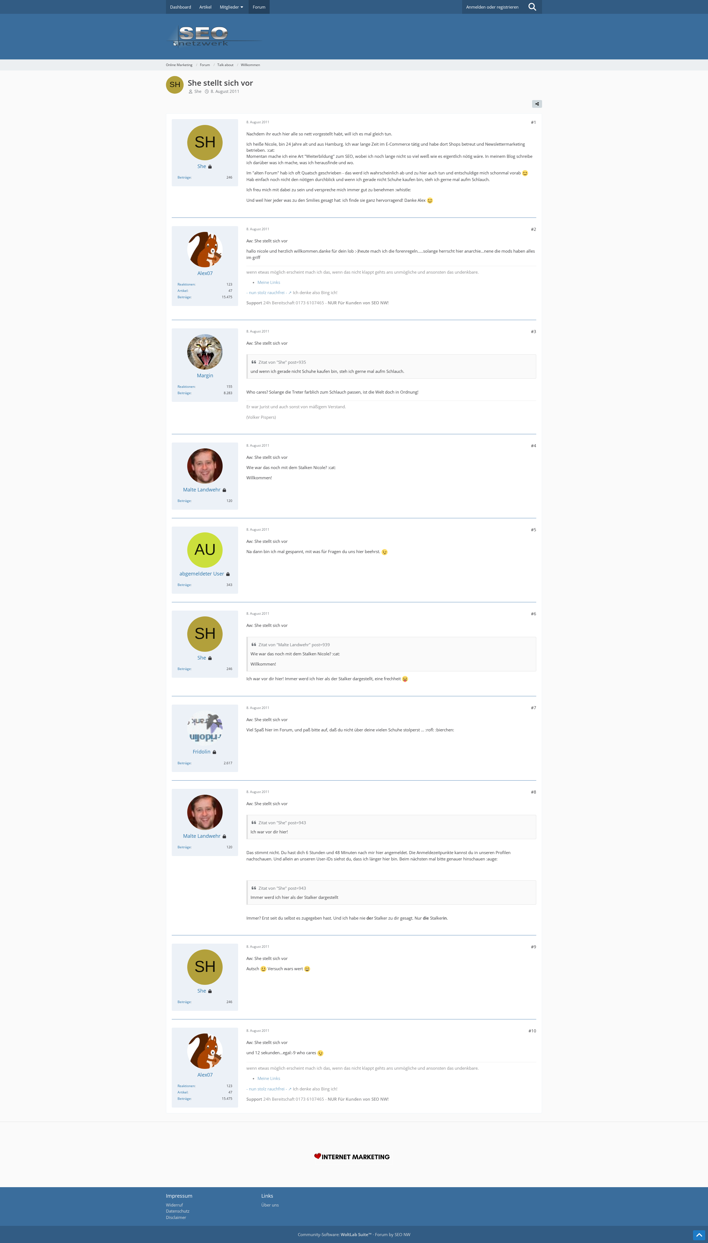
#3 (533, 331)
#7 (533, 707)
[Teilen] (537, 104)
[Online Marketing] (354, 36)
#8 (533, 792)
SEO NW (402, 1234)
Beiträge (184, 177)
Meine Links (268, 282)
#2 (533, 229)
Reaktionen (186, 284)
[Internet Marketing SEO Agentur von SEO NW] (354, 1157)
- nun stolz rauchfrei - (266, 292)
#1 (533, 122)
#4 (533, 445)
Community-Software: (335, 1234)
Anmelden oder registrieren (492, 7)
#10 (532, 1030)
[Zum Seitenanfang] (699, 1235)
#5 (533, 529)
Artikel (183, 290)
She (197, 91)
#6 (533, 613)
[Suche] (532, 7)
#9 (533, 946)
